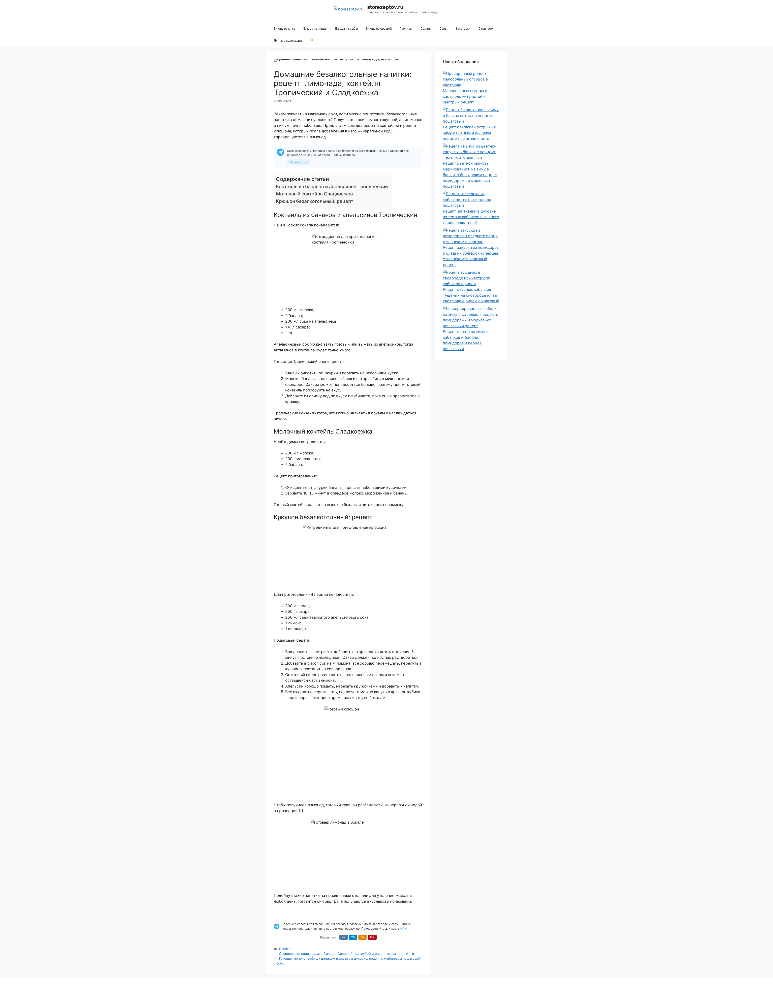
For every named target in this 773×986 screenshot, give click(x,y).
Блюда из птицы (315, 28)
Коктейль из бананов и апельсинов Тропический (332, 186)
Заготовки (462, 28)
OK (362, 937)
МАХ (403, 928)
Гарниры (406, 28)
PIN (372, 937)
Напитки (285, 949)
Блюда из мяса (284, 28)
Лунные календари (288, 40)
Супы (443, 28)
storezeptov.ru (385, 7)
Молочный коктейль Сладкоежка (314, 194)
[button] (312, 41)
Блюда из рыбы (346, 28)
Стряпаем (485, 28)
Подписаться (298, 162)
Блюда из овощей (379, 28)
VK (343, 937)
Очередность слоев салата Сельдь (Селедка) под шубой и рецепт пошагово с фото (346, 954)
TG (353, 937)
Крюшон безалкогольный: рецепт (314, 201)
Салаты (426, 28)
